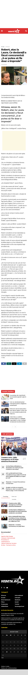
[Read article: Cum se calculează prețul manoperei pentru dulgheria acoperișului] (5, 404)
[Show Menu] (2, 31)
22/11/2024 (4, 64)
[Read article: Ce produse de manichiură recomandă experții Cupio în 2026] (5, 397)
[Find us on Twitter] (4, 588)
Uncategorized (19, 606)
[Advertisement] (14, 14)
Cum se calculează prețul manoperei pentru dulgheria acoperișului (18, 403)
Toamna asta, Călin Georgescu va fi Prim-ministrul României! (10, 459)
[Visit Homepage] (14, 31)
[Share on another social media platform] (24, 363)
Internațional (19, 595)
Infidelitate (4, 606)
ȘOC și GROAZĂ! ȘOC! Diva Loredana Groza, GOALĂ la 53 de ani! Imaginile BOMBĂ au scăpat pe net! (16, 476)
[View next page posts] (15, 427)
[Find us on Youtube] (7, 588)
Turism (17, 604)
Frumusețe (4, 604)
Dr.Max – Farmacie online (8, 545)
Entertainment (5, 600)
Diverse (3, 595)
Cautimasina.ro (5, 541)
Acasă (2, 46)
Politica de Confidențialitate (9, 668)
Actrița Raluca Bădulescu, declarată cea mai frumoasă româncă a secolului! (14, 467)
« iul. (2, 657)
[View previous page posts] (12, 427)
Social (17, 602)
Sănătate (17, 600)
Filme (3, 602)
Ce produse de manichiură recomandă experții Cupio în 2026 (18, 397)
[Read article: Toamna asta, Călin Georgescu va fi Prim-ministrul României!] (14, 446)
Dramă (3, 597)
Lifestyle (7, 46)
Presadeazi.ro (5, 540)
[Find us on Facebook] (1, 588)
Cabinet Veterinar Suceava (8, 543)
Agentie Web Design (7, 536)
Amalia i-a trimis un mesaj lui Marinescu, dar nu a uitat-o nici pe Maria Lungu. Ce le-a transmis (16, 489)
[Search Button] (26, 31)
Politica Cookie (5, 666)
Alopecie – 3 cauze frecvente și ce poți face (17, 525)
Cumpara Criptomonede (8, 538)
